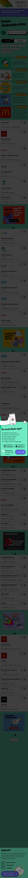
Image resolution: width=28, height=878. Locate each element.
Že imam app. (8, 451)
